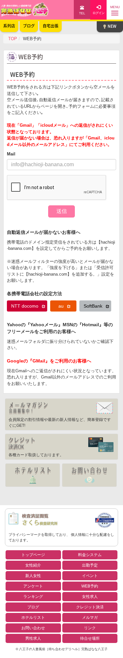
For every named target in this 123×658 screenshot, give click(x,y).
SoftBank (94, 306)
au (61, 306)
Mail (11, 154)
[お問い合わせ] (89, 475)
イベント (90, 575)
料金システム (90, 555)
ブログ (33, 607)
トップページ (33, 555)
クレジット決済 (90, 607)
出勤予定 (90, 565)
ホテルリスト (33, 617)
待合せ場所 (90, 638)
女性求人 (90, 596)
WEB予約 (89, 586)
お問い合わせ (33, 628)
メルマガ (90, 617)
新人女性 (33, 575)
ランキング (33, 596)
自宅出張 (50, 26)
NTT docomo (25, 306)
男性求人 (33, 638)
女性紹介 (33, 565)
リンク (90, 628)
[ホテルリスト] (32, 475)
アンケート (33, 586)
